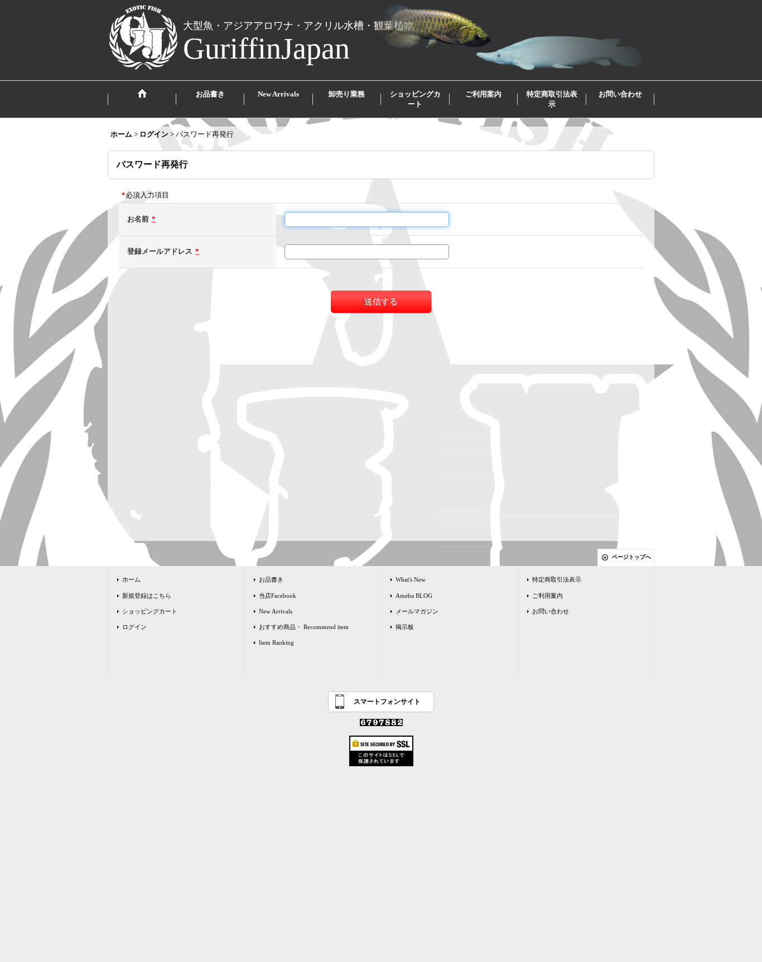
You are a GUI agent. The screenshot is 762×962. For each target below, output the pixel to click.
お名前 (138, 219)
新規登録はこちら (146, 595)
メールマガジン (417, 611)
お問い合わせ (550, 611)
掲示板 (405, 626)
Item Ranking (276, 642)
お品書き (271, 579)
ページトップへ (631, 557)
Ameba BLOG (414, 595)
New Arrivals (275, 611)
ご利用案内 (547, 595)
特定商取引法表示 (556, 579)
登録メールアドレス (159, 251)
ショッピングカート (149, 611)
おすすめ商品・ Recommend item (304, 626)
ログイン (134, 626)
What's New (411, 579)
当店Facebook (277, 595)
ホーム (131, 579)
